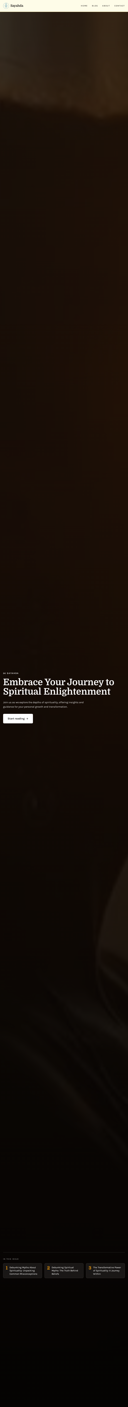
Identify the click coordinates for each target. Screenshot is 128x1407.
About (106, 6)
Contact (119, 6)
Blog (95, 6)
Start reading (16, 718)
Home (84, 6)
